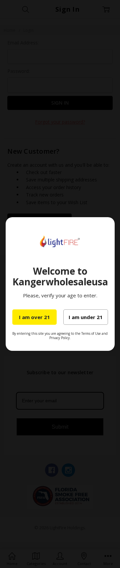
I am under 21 (86, 317)
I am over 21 (34, 317)
